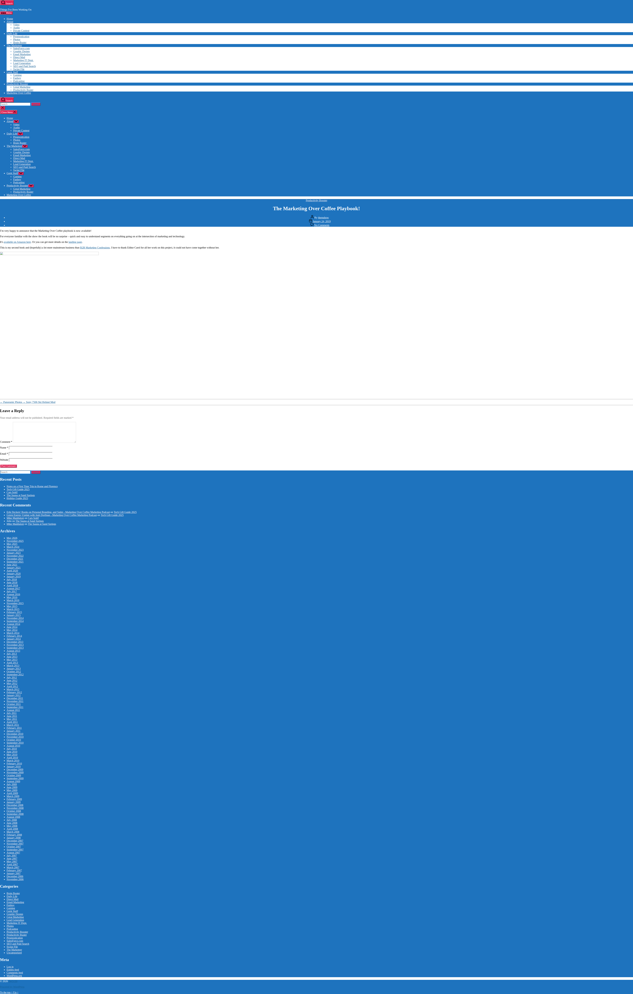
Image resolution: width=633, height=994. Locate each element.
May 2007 (12, 861)
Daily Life (12, 33)
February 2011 (14, 728)
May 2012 (12, 683)
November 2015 (15, 603)
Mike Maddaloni (15, 518)
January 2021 (14, 567)
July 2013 (12, 653)
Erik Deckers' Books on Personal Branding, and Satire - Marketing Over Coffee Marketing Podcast (58, 512)
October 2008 (14, 811)
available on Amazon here (17, 242)
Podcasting (19, 81)
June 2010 (12, 751)
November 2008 (15, 808)
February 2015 (14, 612)
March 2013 (13, 665)
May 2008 (12, 825)
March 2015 (13, 609)
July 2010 (12, 748)
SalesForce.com (21, 48)
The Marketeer (14, 45)
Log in (10, 966)
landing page (75, 242)
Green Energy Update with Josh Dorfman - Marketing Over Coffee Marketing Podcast (52, 515)
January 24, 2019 (322, 221)
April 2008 (12, 828)
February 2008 (14, 834)
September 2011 (15, 707)
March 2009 (13, 796)
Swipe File (18, 69)
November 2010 (15, 736)
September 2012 (15, 674)
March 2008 (13, 831)
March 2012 (13, 689)
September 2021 (15, 561)
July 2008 (12, 820)
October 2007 (14, 846)
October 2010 (14, 739)
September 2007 (15, 849)
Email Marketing (22, 54)
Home (10, 18)
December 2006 (15, 876)
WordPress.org (14, 975)
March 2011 (13, 725)
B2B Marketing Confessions (95, 247)
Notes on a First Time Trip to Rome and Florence (32, 486)
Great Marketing (21, 87)
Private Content (21, 30)
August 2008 (13, 817)
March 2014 (13, 633)
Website (4, 459)
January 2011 (13, 731)
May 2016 (12, 597)
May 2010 (12, 754)
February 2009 (14, 799)
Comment (6, 441)
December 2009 (15, 769)
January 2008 (14, 837)
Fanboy (17, 78)
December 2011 (15, 698)
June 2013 (12, 656)
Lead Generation (22, 63)
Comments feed (15, 972)
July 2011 (12, 713)
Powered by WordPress (12, 986)
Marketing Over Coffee (19, 93)
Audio (16, 27)
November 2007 (15, 843)
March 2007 (13, 867)
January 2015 (14, 615)
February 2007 (14, 870)
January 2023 (14, 552)
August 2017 (13, 588)
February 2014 (14, 636)
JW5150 (4, 6)
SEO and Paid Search (24, 66)
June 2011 (12, 716)
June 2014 (12, 627)
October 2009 (14, 775)
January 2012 (14, 695)
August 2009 (13, 781)
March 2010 (13, 760)
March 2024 (13, 546)
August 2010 (13, 745)
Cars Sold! (12, 492)
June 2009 (12, 787)
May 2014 (12, 630)
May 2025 (12, 544)
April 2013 (12, 662)
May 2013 (12, 659)
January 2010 (14, 766)
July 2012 (12, 677)
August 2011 (13, 710)
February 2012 (14, 692)
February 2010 (14, 763)
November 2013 (15, 644)
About (10, 21)
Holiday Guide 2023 (17, 498)
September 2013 (15, 647)
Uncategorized (14, 952)
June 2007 (12, 858)
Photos (16, 39)
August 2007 (13, 852)
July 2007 (12, 855)
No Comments (321, 225)
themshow (323, 217)
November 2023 (15, 549)
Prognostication (21, 36)
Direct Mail (19, 57)
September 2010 (15, 742)
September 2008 (15, 814)
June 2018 (12, 582)
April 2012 (12, 686)
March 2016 (13, 600)
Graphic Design (21, 51)
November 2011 (15, 701)
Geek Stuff (12, 72)
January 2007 (14, 873)
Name (4, 447)
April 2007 (12, 864)
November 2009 (15, 772)
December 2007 (15, 840)
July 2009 (12, 784)
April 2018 (12, 585)
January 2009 (14, 802)
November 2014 (15, 618)
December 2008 (15, 805)
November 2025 (15, 541)
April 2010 (12, 757)
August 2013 (13, 650)
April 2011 (12, 722)
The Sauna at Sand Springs (21, 495)
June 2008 (12, 823)
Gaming (17, 75)
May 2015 (12, 606)
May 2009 (12, 790)
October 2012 (14, 671)
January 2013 (14, 668)
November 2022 (15, 555)
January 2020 (14, 573)
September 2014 (15, 621)
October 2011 (14, 704)
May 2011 (12, 719)
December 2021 (15, 558)
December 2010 (15, 733)
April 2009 (12, 793)
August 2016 (13, 594)
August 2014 (13, 624)
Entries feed (13, 969)
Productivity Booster (17, 84)
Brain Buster (19, 42)
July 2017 (12, 591)
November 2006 (15, 879)
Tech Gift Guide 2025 (18, 489)
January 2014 (14, 638)
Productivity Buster (23, 90)
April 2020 (12, 570)
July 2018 (12, 579)
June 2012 (12, 680)
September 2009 (15, 778)
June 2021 (12, 564)
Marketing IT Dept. (23, 60)
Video (16, 24)
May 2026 (12, 538)
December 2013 (15, 641)
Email (4, 453)
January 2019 (14, 576)
